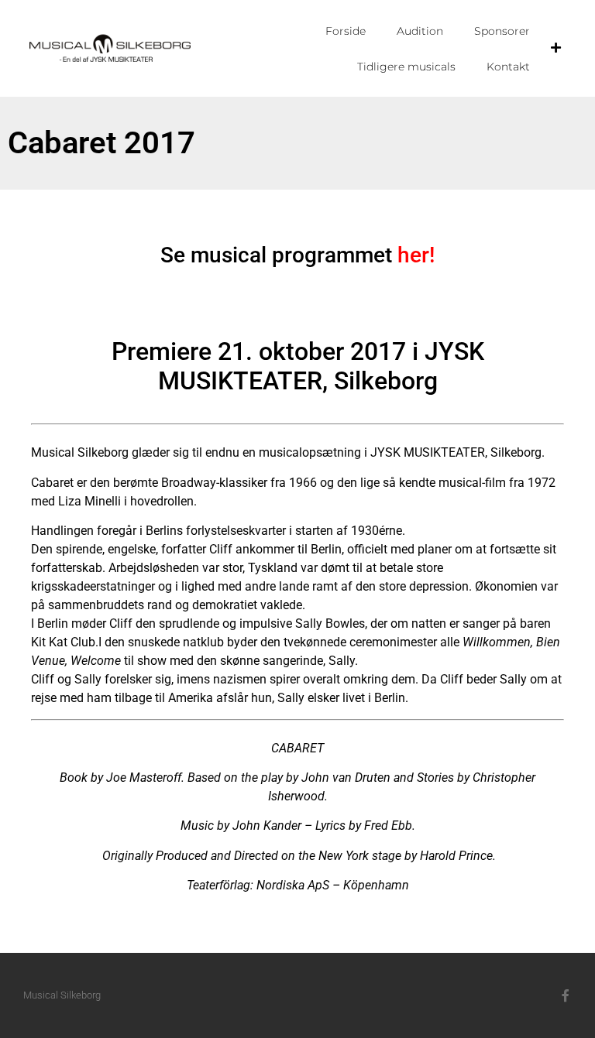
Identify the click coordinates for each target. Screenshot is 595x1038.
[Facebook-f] (565, 995)
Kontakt (508, 67)
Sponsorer (502, 31)
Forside (345, 31)
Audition (420, 31)
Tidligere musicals (406, 67)
